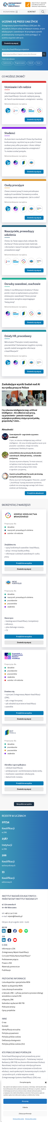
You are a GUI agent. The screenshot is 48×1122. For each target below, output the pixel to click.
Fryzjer (39, 63)
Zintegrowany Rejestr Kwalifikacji (15, 952)
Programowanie (20, 63)
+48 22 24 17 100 (11, 913)
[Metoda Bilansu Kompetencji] (23, 163)
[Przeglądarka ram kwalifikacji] (39, 209)
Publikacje (6, 970)
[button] (46, 1082)
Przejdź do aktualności (35, 493)
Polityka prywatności (10, 1033)
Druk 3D (30, 63)
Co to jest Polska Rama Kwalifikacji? (16, 956)
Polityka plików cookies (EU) (13, 1044)
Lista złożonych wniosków (12, 990)
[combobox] (22, 54)
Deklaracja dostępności (11, 1041)
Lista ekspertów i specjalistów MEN (16, 982)
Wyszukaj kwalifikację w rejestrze (15, 50)
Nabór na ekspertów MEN (12, 986)
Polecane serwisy (8, 1007)
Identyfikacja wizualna (11, 1030)
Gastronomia (7, 63)
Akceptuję (25, 1101)
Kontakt (32, 12)
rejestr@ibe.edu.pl (15, 916)
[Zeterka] (7, 110)
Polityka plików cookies (18, 1119)
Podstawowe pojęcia (10, 960)
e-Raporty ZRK (8, 1000)
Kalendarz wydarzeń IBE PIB (13, 1003)
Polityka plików (11, 1037)
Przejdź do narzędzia (24, 563)
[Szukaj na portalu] (42, 12)
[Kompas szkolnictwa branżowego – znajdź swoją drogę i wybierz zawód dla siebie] (39, 110)
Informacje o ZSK (8, 949)
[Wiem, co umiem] (15, 110)
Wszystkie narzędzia (24, 804)
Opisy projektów (8, 1011)
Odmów (25, 1107)
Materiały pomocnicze (11, 967)
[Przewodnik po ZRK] (23, 110)
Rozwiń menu (9, 12)
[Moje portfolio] (31, 163)
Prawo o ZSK (7, 963)
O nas (4, 1023)
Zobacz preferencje (25, 1113)
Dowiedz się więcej (11, 43)
